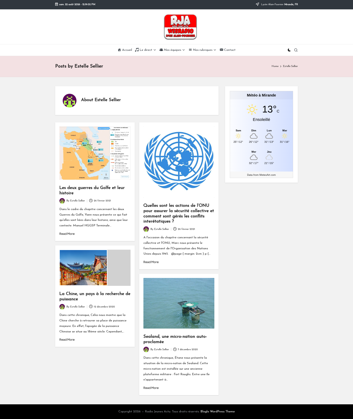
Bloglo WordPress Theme (217, 411)
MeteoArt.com (267, 174)
